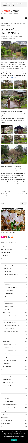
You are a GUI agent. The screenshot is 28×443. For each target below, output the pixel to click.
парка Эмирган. (12, 77)
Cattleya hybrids (6, 312)
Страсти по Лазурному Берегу (10, 407)
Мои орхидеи (4, 262)
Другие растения (5, 252)
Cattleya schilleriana (8, 271)
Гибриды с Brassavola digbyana (11, 315)
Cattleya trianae (9, 303)
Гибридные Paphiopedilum (10, 360)
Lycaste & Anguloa (7, 338)
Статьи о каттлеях (5, 423)
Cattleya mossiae (9, 293)
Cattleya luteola (7, 268)
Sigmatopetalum (9, 347)
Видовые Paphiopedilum (10, 344)
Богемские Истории (7, 376)
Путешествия (8, 23)
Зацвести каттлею (6, 258)
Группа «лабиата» (8, 281)
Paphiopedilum (6, 341)
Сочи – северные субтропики (10, 404)
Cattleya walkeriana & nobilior (11, 274)
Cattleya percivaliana (10, 296)
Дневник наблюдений (6, 249)
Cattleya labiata (8, 284)
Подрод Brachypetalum (10, 350)
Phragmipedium (6, 363)
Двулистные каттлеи (9, 306)
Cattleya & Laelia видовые (9, 265)
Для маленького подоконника (11, 325)
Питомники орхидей (6, 369)
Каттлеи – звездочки (9, 328)
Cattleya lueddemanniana (11, 287)
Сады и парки (11, 38)
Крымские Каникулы (8, 392)
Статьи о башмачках (6, 420)
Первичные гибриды (9, 335)
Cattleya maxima (9, 290)
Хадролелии (7, 309)
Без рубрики (4, 246)
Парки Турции (16, 23)
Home (2, 23)
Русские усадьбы (5, 411)
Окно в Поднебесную (8, 395)
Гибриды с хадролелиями (10, 322)
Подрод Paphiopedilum (10, 354)
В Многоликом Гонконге (8, 382)
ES (13, 36)
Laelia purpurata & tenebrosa (11, 277)
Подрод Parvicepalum (10, 357)
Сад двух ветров (5, 414)
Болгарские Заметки (8, 379)
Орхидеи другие (7, 366)
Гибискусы (5, 255)
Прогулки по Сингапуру (8, 401)
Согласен (14, 440)
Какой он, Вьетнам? (7, 388)
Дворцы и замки (7, 385)
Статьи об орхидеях (6, 426)
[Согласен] (26, 436)
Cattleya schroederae (10, 300)
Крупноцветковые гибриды (11, 331)
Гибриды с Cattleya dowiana (10, 319)
